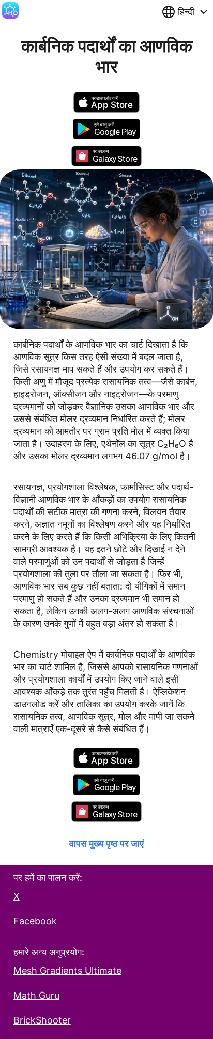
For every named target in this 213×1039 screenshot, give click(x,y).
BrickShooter (42, 1020)
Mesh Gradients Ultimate (67, 970)
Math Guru (36, 995)
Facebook (35, 921)
